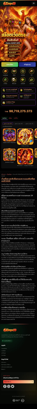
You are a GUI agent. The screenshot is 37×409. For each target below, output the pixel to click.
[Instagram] (8, 386)
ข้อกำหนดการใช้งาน (5, 364)
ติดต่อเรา (3, 369)
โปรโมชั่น (3, 355)
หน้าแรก (3, 174)
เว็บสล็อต (9, 174)
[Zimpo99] (16, 3)
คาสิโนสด (3, 353)
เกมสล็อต (3, 350)
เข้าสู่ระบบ (27, 64)
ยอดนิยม (4, 118)
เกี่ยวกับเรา (3, 362)
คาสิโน (16, 118)
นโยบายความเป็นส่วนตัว (6, 367)
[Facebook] (4, 386)
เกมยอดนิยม (4, 348)
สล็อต (10, 118)
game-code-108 (8, 123)
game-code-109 (19, 123)
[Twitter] (12, 386)
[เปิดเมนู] (34, 3)
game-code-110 (29, 123)
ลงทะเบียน (9, 64)
